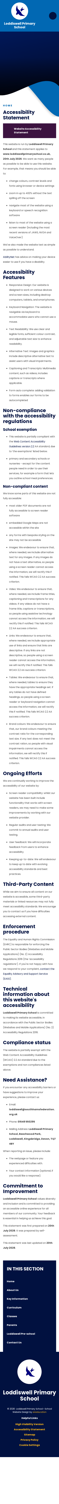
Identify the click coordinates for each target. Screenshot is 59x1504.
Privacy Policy (29, 1440)
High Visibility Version (29, 1424)
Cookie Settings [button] (29, 1445)
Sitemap (29, 1434)
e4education (39, 1412)
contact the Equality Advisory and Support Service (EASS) (28, 973)
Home (8, 105)
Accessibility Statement (29, 1429)
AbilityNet (9, 257)
